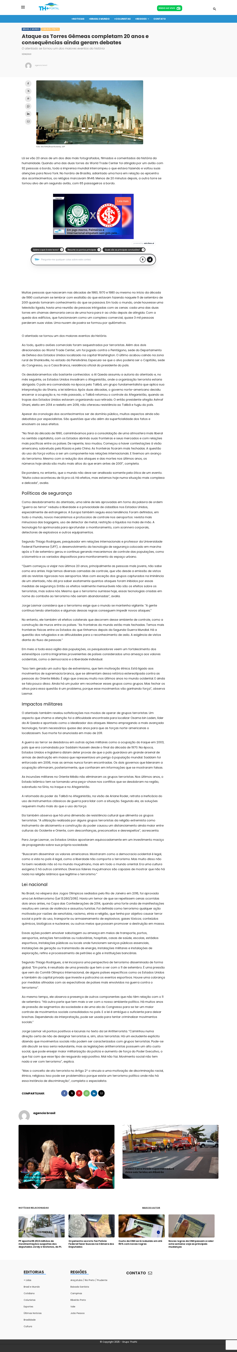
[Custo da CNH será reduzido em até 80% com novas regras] (141, 1225)
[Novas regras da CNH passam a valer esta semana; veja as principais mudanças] (191, 1225)
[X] (28, 91)
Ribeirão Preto (50, 29)
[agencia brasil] (28, 66)
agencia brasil (41, 65)
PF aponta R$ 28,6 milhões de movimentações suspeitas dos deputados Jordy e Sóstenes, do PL (40, 1243)
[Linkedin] (28, 114)
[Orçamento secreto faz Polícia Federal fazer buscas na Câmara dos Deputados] (92, 1225)
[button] (214, 9)
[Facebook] (28, 83)
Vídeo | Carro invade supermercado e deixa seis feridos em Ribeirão (149, 1170)
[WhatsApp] (28, 106)
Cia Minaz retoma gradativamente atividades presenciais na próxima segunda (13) (43, 1179)
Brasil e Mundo (31, 29)
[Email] (28, 121)
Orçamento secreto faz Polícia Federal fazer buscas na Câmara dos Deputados (91, 1243)
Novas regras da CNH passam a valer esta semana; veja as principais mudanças (191, 1243)
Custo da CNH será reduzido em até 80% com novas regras (140, 1242)
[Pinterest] (28, 99)
